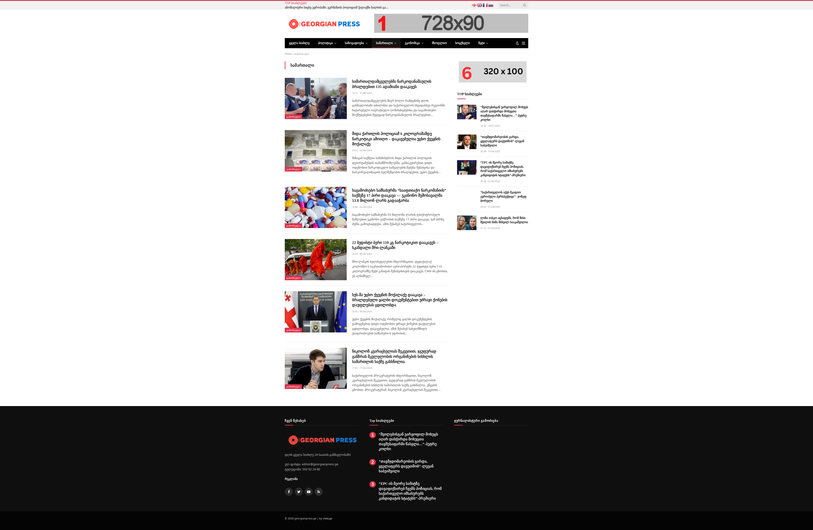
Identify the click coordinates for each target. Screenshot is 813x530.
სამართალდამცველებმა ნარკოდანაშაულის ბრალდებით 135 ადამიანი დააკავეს (391, 84)
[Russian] (491, 5)
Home (288, 54)
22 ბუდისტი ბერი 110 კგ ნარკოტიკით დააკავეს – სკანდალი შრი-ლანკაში (395, 245)
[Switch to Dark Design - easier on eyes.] (517, 43)
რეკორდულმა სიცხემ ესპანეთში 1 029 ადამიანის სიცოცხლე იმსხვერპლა (364, 5)
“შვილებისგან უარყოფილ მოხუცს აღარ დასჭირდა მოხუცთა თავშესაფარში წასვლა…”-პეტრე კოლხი (504, 113)
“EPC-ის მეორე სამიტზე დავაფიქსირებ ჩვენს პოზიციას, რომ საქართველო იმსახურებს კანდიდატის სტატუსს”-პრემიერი (502, 169)
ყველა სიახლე (299, 43)
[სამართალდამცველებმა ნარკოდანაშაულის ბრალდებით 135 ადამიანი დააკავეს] (316, 98)
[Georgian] (474, 5)
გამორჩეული (293, 116)
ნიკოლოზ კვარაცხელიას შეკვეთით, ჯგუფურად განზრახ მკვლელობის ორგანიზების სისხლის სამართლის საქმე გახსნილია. (394, 356)
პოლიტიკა (325, 43)
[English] (480, 5)
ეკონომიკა (412, 43)
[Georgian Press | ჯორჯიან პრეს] (323, 23)
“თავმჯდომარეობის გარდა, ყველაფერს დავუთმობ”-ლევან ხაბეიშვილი (502, 141)
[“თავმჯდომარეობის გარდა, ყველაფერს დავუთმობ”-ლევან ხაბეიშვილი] (467, 142)
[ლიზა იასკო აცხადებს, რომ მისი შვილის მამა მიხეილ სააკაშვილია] (467, 223)
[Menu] (523, 43)
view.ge (327, 518)
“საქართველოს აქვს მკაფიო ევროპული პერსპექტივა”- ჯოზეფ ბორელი (503, 196)
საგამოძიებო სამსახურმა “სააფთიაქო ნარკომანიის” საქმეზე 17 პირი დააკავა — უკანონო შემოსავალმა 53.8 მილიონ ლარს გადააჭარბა (399, 195)
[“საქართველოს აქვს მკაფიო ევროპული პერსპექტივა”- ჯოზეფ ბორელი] (467, 197)
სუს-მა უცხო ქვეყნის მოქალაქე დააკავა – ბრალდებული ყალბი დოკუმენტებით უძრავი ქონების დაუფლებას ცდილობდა (399, 300)
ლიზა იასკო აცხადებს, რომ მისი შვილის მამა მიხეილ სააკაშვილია (504, 220)
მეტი (481, 43)
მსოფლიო (439, 43)
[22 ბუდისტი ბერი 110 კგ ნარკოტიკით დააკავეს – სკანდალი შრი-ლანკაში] (316, 259)
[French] (485, 5)
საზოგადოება (354, 43)
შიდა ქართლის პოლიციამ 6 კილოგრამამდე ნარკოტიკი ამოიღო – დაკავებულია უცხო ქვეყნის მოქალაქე (396, 139)
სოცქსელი (462, 43)
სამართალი (384, 43)
